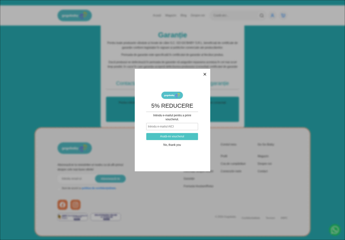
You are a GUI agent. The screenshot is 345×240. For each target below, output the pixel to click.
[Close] (204, 74)
